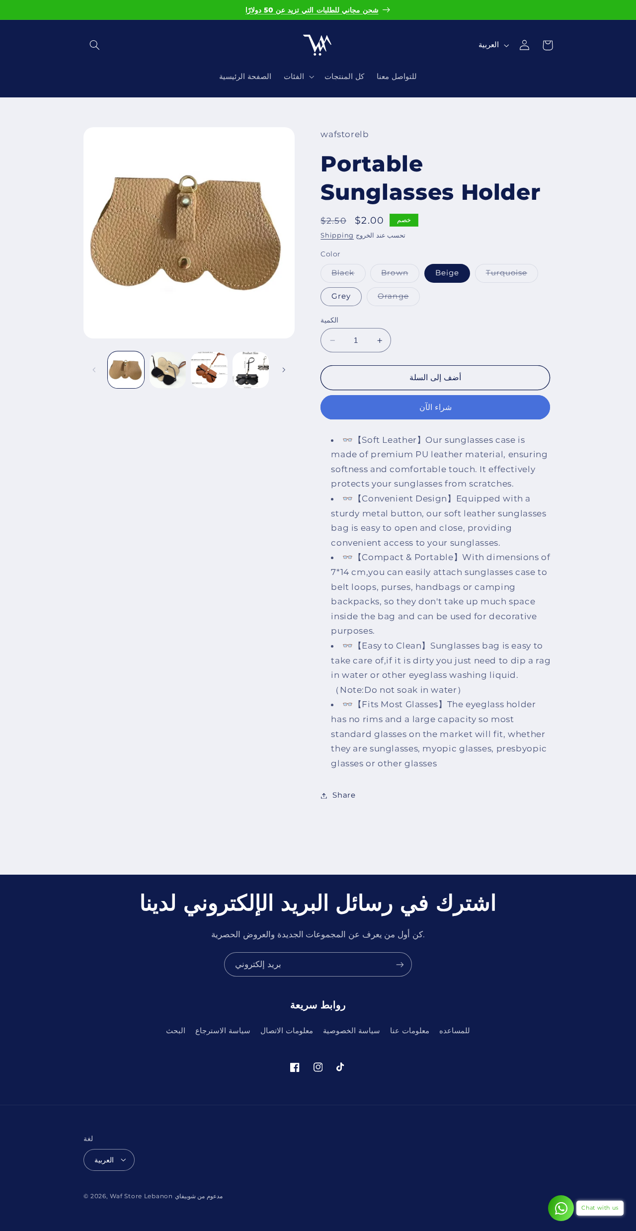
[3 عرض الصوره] (168, 370)
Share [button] (343, 795)
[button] (94, 45)
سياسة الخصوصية (351, 1030)
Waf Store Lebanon (141, 1195)
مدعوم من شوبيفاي (199, 1195)
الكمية (329, 320)
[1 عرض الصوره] (126, 370)
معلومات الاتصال (286, 1030)
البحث (175, 1030)
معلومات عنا (409, 1030)
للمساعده (454, 1030)
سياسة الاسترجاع (222, 1030)
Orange (398, 299)
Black (348, 275)
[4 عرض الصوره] (209, 370)
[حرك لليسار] (94, 370)
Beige (447, 273)
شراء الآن (435, 407)
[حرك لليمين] (284, 370)
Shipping (337, 236)
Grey (341, 296)
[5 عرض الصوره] (251, 370)
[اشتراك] (400, 964)
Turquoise (512, 275)
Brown (400, 275)
